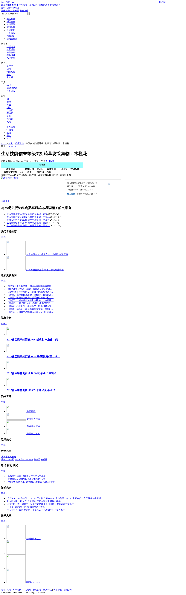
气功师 (10, 110)
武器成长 (11, 49)
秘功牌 (44, 459)
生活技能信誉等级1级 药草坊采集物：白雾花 (28, 217)
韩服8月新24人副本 (24, 459)
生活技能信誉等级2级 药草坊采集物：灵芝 (27, 223)
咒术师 (10, 119)
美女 (9, 74)
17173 (4, 143)
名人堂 (10, 77)
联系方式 (47, 590)
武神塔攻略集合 (8, 456)
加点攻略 (11, 52)
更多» (4, 237)
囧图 (9, 69)
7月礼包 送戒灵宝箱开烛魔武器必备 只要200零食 (31, 482)
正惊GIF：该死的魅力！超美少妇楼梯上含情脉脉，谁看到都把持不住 (40, 504)
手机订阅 (161, 2)
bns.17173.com (7, 2)
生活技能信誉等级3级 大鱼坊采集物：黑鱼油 (28, 225)
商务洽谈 (37, 590)
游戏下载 (24, 10)
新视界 (10, 66)
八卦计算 (11, 91)
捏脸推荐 (11, 55)
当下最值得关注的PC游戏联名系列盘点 (26, 507)
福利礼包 (5, 8)
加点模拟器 (12, 88)
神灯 (9, 85)
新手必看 (11, 46)
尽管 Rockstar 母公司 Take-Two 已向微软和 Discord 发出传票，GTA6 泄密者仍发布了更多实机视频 (54, 498)
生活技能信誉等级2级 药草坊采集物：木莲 (27, 214)
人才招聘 (16, 590)
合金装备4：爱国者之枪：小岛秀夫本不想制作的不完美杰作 (36, 510)
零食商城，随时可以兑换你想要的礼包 (26, 479)
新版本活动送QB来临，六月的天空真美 (27, 476)
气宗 (9, 122)
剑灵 (10, 143)
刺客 (9, 107)
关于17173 (6, 590)
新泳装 (37, 459)
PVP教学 (11, 58)
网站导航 (67, 590)
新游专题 (14, 10)
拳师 (9, 102)
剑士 (9, 99)
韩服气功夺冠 (7, 459)
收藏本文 (5, 201)
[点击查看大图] (10, 178)
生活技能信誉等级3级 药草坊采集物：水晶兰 (28, 220)
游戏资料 (19, 143)
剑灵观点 (11, 72)
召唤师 (10, 113)
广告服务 (27, 590)
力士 (9, 105)
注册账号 (5, 10)
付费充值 (14, 8)
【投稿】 (52, 161)
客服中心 (57, 590)
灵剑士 (10, 116)
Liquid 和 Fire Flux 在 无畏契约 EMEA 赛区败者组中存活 (34, 501)
